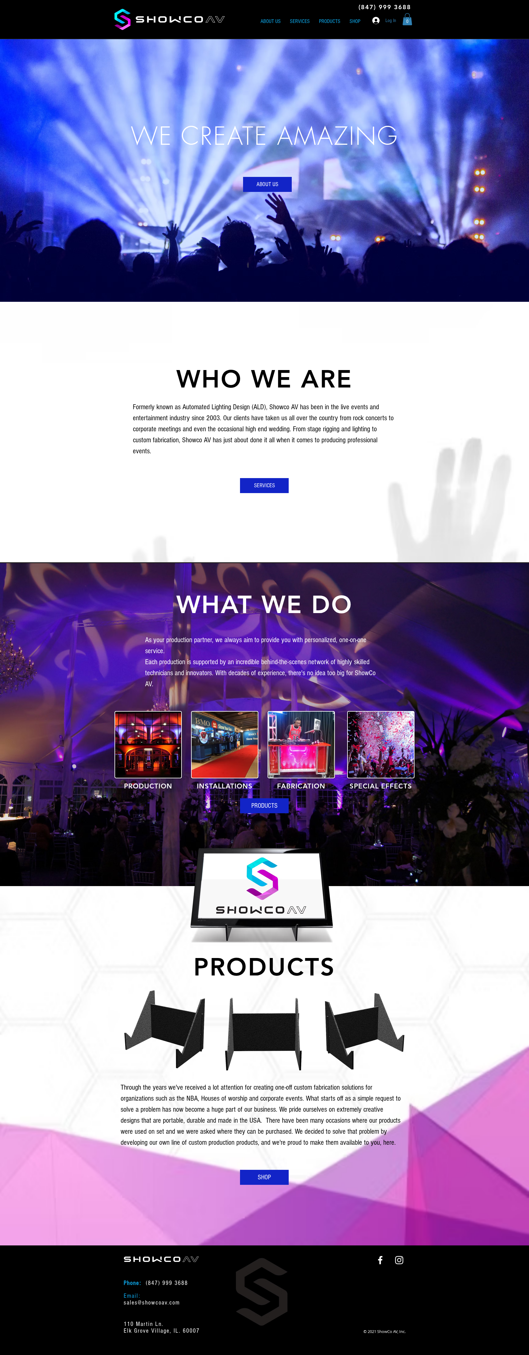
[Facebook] (380, 1260)
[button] (407, 19)
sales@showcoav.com (152, 1302)
